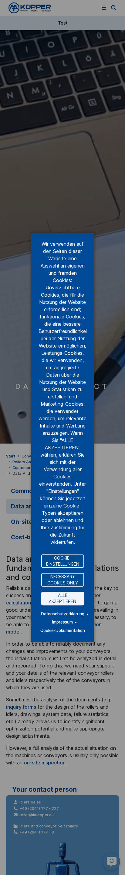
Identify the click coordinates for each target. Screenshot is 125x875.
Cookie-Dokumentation (62, 630)
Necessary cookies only (62, 579)
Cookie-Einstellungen (62, 561)
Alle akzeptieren (62, 598)
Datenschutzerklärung (62, 613)
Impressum (62, 622)
